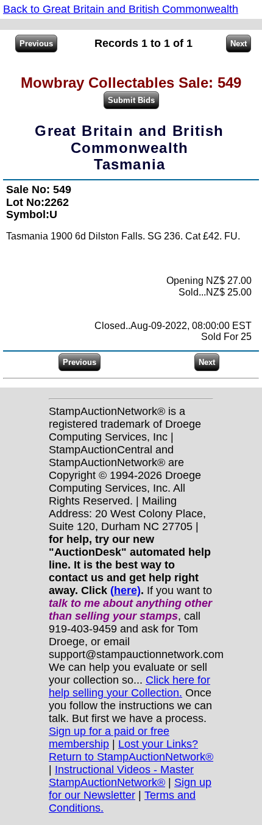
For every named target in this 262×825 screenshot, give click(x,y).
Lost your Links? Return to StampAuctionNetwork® (131, 750)
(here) (125, 590)
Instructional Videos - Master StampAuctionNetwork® (121, 775)
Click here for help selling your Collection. (129, 686)
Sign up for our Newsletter (130, 788)
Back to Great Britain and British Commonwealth (120, 9)
